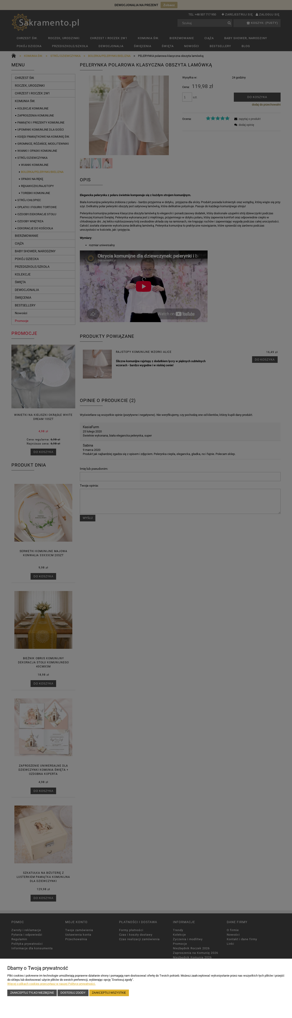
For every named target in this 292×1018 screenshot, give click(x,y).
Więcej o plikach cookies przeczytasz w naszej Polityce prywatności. (51, 983)
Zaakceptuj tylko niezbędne (32, 992)
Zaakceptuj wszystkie (109, 992)
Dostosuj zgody (73, 992)
